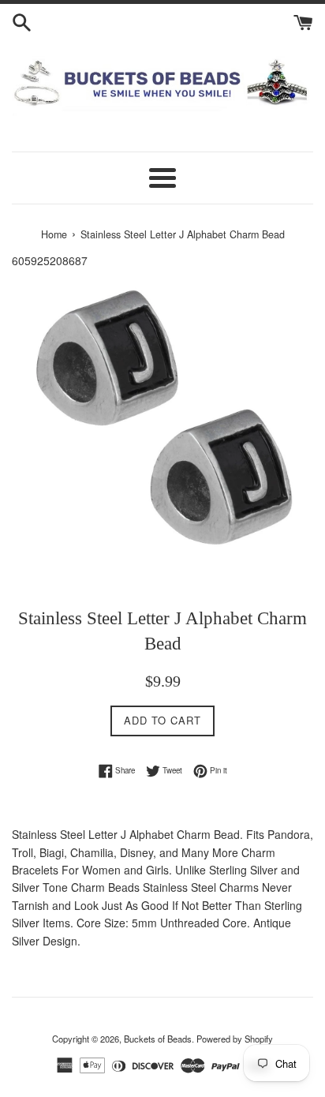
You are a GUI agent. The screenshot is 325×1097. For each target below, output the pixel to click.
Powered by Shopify (234, 1038)
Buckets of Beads (158, 1038)
